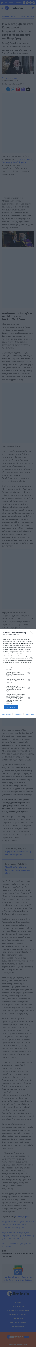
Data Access (18, 714)
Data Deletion (6, 714)
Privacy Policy (29, 714)
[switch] (28, 673)
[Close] (32, 633)
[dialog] (18, 673)
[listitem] (18, 668)
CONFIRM (11, 707)
